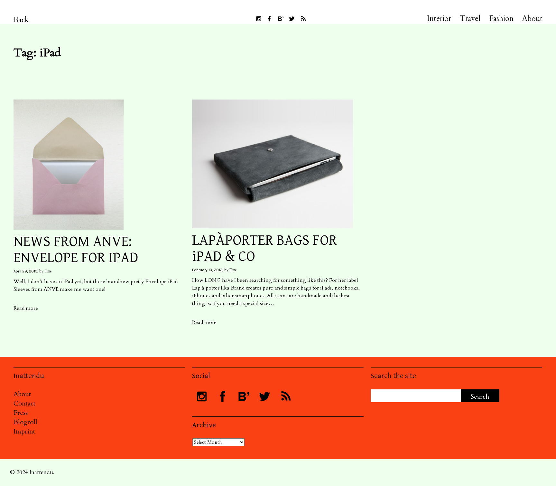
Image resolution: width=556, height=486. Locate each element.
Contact (24, 403)
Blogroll (25, 422)
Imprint (24, 431)
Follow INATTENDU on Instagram (259, 19)
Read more (26, 308)
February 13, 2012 (207, 270)
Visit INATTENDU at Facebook (269, 19)
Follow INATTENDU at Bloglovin (280, 19)
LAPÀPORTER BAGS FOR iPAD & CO (264, 248)
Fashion (501, 19)
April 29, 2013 (25, 271)
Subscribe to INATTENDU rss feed (303, 19)
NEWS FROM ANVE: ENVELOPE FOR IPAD (76, 250)
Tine (48, 271)
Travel (470, 19)
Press (21, 412)
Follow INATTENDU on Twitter (292, 19)
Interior (439, 19)
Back (21, 20)
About (532, 19)
